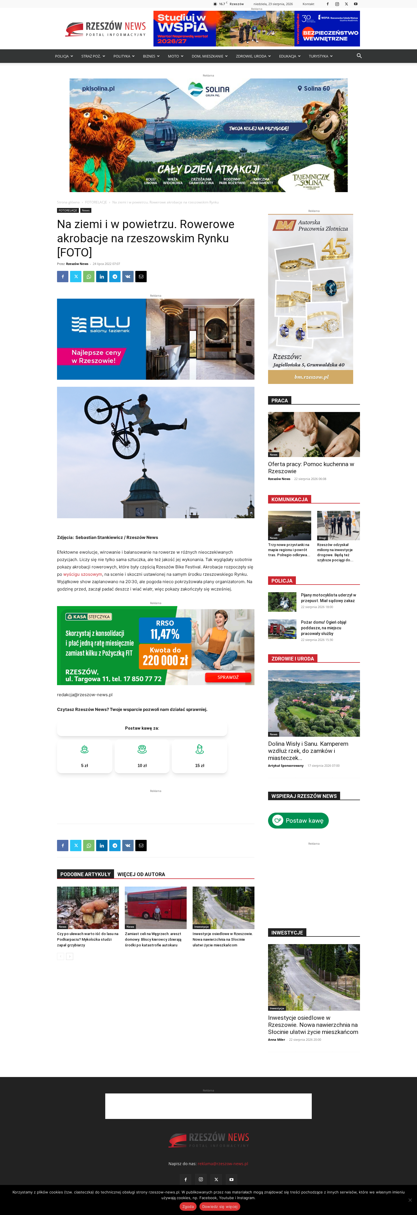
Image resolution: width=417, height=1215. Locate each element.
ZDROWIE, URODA (251, 56)
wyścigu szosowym (82, 574)
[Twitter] (346, 4)
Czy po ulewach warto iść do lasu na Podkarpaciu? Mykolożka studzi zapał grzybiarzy (87, 939)
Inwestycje (201, 927)
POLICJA (62, 56)
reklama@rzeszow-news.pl (223, 1163)
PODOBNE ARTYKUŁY (85, 874)
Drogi (322, 538)
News (86, 210)
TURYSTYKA (318, 56)
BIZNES (149, 56)
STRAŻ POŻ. (91, 56)
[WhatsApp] (88, 276)
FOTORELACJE (96, 202)
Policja (281, 581)
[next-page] (69, 956)
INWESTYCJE (287, 933)
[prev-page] (60, 956)
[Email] (141, 276)
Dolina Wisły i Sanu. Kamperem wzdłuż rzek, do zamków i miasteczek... (308, 750)
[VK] (128, 276)
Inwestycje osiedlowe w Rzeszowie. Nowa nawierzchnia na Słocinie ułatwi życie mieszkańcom (223, 939)
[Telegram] (115, 276)
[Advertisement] (155, 802)
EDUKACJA (287, 56)
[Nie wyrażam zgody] (410, 1200)
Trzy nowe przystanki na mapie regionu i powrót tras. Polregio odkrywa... (289, 550)
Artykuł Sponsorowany (286, 765)
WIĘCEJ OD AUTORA (141, 874)
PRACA (279, 400)
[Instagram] (337, 4)
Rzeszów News (77, 264)
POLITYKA (121, 56)
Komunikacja (289, 499)
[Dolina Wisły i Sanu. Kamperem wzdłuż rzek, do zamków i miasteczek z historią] (314, 703)
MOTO (173, 56)
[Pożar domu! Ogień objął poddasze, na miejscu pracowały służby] (282, 629)
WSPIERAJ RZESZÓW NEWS (304, 796)
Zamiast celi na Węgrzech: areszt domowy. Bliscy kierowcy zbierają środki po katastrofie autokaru (153, 939)
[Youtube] (355, 4)
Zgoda (188, 1206)
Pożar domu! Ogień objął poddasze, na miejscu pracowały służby (323, 628)
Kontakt (308, 4)
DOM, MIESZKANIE (207, 56)
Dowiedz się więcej (220, 1206)
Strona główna (68, 202)
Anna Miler (276, 1039)
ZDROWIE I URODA (292, 659)
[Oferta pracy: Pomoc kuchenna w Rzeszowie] (314, 434)
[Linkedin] (102, 276)
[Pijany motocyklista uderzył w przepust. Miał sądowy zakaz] (282, 602)
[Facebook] (327, 4)
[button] (359, 56)
